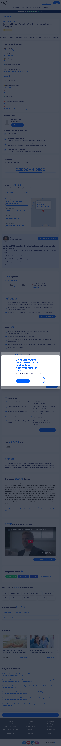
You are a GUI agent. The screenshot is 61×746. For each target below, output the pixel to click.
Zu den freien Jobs (22, 381)
